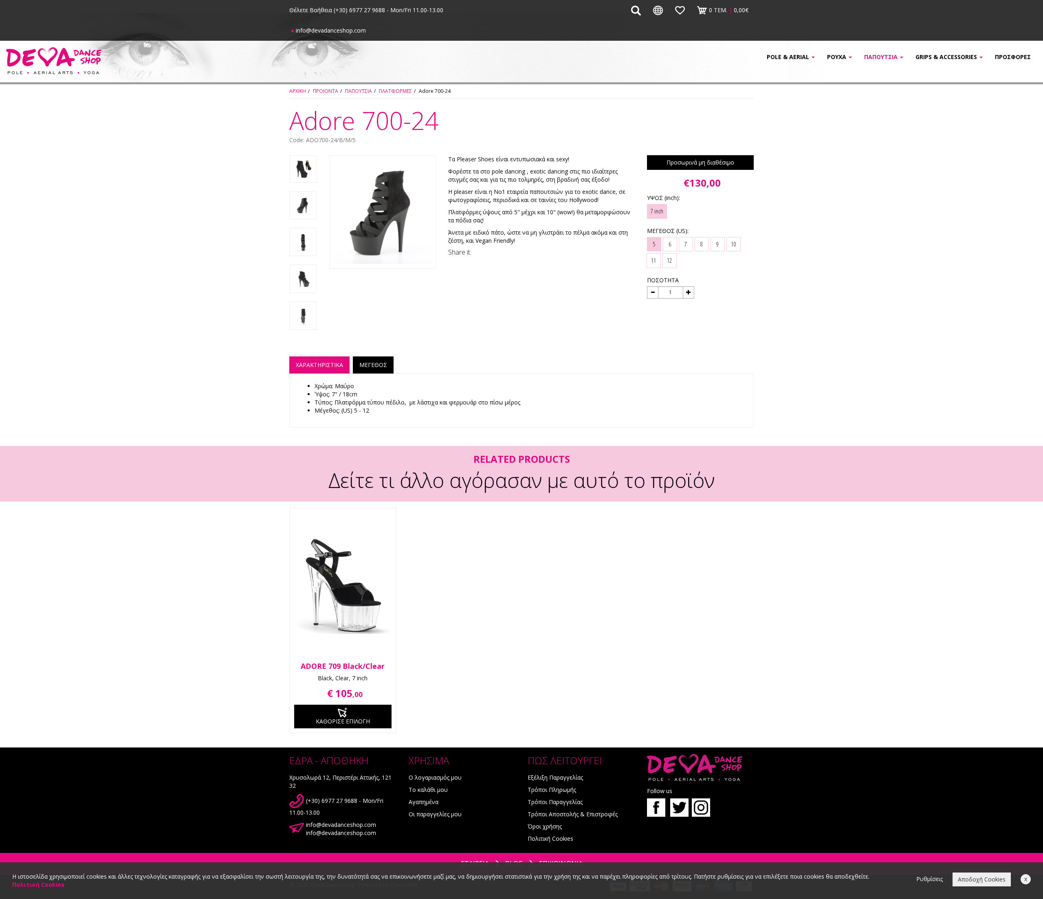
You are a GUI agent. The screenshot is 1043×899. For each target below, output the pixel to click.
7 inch (657, 211)
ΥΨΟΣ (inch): (663, 198)
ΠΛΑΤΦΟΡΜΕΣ (395, 91)
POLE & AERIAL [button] (789, 57)
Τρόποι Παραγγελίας (555, 802)
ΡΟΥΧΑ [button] (837, 57)
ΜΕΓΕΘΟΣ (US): (668, 231)
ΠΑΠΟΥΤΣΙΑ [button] (881, 57)
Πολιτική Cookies (550, 838)
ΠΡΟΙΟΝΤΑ (325, 91)
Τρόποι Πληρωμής (552, 789)
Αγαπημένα (423, 802)
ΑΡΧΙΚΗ (297, 91)
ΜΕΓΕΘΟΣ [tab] (373, 365)
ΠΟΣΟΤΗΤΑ (663, 280)
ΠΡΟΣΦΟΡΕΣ (1013, 57)
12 (669, 260)
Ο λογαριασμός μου (435, 777)
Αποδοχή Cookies (982, 879)
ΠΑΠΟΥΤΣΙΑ (358, 91)
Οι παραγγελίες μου (435, 814)
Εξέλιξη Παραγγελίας (555, 777)
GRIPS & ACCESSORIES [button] (947, 57)
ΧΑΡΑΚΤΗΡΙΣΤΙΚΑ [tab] (319, 365)
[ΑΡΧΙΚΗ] (87, 60)
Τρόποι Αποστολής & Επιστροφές (573, 814)
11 (653, 260)
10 (733, 244)
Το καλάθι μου (428, 789)
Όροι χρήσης (545, 826)
